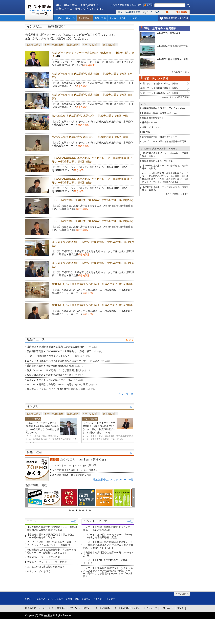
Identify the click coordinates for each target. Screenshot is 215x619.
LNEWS (146, 132)
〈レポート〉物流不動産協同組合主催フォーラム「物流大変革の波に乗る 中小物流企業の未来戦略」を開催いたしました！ (108, 545)
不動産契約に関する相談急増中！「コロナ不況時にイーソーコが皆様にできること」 (51, 551)
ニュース (70, 18)
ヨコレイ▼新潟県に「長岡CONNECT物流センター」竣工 (63, 384)
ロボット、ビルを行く (38, 571)
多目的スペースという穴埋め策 (43, 557)
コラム (112, 18)
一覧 (130, 406)
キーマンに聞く (91, 44)
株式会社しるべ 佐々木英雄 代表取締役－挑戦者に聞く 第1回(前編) (92, 305)
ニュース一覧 (126, 394)
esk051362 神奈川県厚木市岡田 (172, 59)
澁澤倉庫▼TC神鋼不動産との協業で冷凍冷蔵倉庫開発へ (62, 346)
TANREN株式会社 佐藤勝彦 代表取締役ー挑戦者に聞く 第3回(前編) (92, 221)
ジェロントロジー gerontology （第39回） (75, 465)
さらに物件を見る (180, 72)
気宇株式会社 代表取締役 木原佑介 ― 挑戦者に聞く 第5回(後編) (90, 115)
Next (133, 498)
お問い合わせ (167, 608)
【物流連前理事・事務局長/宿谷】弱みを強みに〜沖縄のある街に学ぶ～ (51, 536)
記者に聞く (73, 44)
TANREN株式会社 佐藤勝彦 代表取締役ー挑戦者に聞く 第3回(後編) (92, 200)
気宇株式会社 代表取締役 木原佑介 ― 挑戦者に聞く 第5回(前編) (90, 136)
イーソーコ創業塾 (53, 44)
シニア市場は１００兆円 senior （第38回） (76, 470)
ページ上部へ (182, 593)
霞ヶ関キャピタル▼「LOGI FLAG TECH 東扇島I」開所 (61, 389)
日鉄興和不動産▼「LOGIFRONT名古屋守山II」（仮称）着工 (65, 351)
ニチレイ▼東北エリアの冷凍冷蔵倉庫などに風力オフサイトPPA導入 (69, 360)
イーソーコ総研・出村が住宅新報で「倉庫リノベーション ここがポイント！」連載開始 (51, 543)
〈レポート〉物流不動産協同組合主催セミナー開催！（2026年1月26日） (108, 528)
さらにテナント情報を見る (176, 97)
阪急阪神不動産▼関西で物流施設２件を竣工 (56, 375)
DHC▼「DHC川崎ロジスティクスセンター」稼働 (59, 356)
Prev (26, 498)
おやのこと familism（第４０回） (84, 459)
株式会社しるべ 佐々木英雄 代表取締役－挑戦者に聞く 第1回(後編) (92, 284)
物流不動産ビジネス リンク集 (157, 161)
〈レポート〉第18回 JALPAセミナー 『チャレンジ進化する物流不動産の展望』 (108, 536)
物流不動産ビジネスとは (176, 18)
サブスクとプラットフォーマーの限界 (47, 562)
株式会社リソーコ (151, 122)
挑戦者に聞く (33, 44)
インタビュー (84, 18)
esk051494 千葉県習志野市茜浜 (172, 46)
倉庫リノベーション (152, 127)
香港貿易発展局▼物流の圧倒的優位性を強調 (56, 365)
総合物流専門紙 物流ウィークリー (159, 136)
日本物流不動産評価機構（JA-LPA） (160, 113)
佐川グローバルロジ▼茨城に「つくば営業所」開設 (60, 370)
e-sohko (48, 615)
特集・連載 (100, 18)
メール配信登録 (102, 608)
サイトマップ (150, 608)
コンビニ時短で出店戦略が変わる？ (45, 566)
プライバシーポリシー (80, 608)
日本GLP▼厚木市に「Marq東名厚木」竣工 (55, 379)
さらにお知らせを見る (178, 194)
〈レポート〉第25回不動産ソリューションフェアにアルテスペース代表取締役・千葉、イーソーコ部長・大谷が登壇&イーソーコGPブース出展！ (108, 572)
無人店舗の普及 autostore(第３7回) (71, 474)
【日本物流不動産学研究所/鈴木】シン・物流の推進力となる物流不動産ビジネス (52, 528)
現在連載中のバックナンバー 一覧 (113, 479)
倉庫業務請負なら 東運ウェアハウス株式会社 (164, 108)
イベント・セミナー (129, 18)
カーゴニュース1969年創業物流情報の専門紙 (164, 141)
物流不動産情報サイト (153, 118)
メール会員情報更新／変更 (127, 608)
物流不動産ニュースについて (39, 608)
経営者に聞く (110, 44)
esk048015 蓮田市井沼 (169, 33)
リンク (180, 608)
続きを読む (89, 65)
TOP (60, 18)
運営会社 (61, 608)
